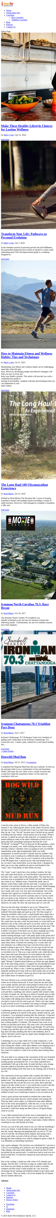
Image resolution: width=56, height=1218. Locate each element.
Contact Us (10, 27)
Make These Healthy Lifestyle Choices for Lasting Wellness (26, 127)
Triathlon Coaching (19, 20)
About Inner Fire (13, 13)
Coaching (10, 15)
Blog (8, 22)
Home (8, 10)
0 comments (31, 762)
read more (5, 139)
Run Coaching (17, 17)
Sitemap (9, 1197)
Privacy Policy (12, 1200)
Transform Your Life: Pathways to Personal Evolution (24, 235)
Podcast (9, 24)
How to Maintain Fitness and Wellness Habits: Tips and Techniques (26, 355)
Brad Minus (8, 494)
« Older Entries (7, 751)
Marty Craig (9, 135)
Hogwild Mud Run (13, 756)
